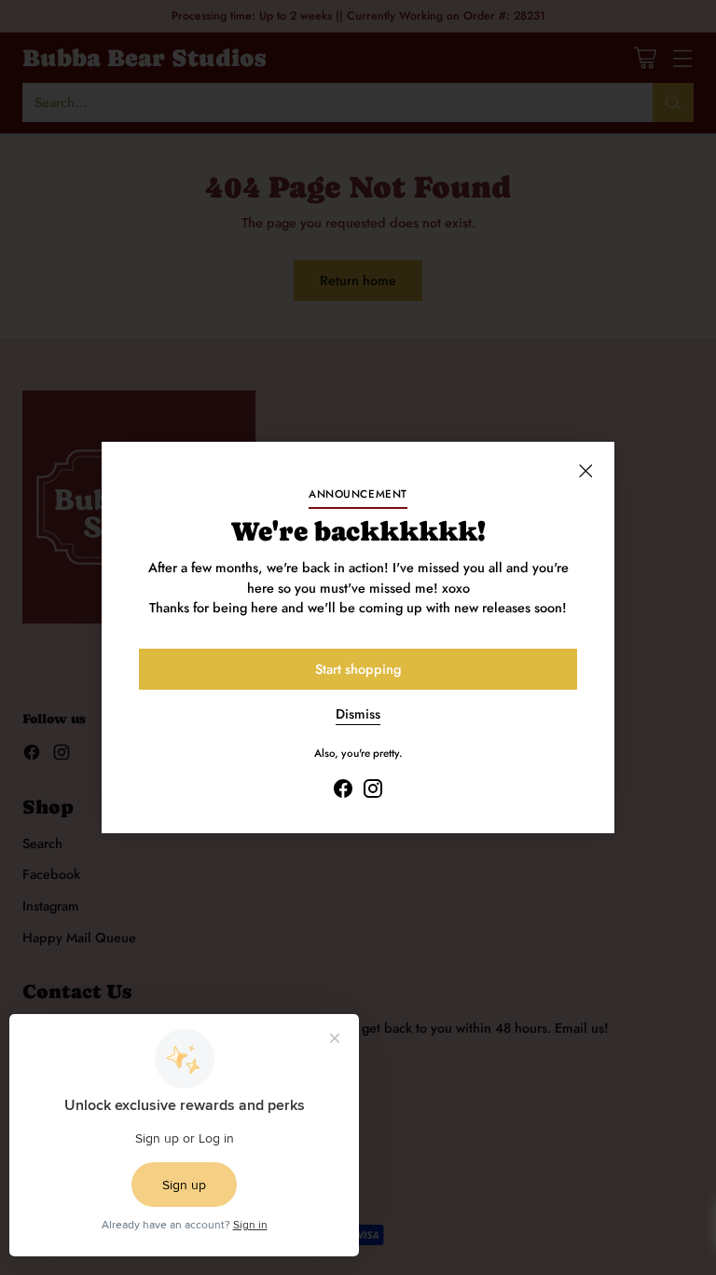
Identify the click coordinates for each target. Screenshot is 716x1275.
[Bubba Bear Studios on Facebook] (343, 791)
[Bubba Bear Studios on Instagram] (373, 791)
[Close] (585, 470)
